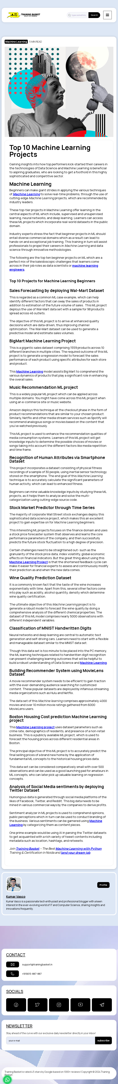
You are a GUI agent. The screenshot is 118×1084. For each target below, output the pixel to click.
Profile (103, 884)
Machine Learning (16, 41)
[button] (107, 15)
